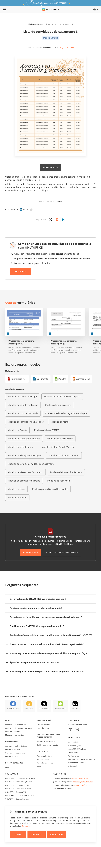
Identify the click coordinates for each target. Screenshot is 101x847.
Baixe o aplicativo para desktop (62, 552)
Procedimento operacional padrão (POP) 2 (21, 342)
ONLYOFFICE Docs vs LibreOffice (18, 788)
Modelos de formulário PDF (16, 725)
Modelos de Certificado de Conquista (62, 396)
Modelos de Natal (16, 489)
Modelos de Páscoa (17, 497)
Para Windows (13, 709)
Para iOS (75, 709)
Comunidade (73, 742)
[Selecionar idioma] (95, 9)
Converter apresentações (15, 753)
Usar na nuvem (30, 552)
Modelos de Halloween (58, 480)
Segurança (73, 720)
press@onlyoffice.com (81, 785)
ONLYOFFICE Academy (77, 749)
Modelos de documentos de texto (18, 728)
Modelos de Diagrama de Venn (64, 455)
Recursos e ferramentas (46, 741)
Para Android (60, 709)
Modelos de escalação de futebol (24, 438)
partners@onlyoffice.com (83, 782)
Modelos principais (35, 24)
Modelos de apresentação (15, 735)
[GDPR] (77, 729)
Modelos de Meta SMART (46, 430)
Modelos (9, 720)
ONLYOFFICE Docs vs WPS (15, 792)
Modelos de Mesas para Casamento (25, 472)
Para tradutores (43, 759)
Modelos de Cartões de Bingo (22, 396)
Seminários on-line (75, 752)
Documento (42, 378)
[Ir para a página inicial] (50, 9)
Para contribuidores (44, 756)
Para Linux (29, 709)
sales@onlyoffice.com (79, 778)
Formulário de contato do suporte (81, 759)
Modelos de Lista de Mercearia (23, 413)
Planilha (62, 378)
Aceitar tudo (56, 834)
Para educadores (43, 728)
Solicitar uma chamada (62, 788)
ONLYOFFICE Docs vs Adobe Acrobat (19, 795)
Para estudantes (43, 725)
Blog (7, 767)
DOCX (25, 209)
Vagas (39, 766)
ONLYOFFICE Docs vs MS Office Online (20, 778)
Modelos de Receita (17, 430)
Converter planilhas (13, 749)
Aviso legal (72, 766)
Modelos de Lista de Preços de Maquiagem (66, 413)
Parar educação (45, 720)
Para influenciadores (45, 763)
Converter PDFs (11, 756)
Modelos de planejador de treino (24, 480)
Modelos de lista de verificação (23, 405)
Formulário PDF (19, 378)
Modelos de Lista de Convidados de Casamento (31, 463)
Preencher (20, 271)
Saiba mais (26, 826)
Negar (18, 834)
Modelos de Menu (60, 421)
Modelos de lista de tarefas (21, 447)
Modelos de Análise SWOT (60, 438)
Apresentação (83, 378)
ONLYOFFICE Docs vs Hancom (17, 799)
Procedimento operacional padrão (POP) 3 (63, 342)
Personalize (36, 834)
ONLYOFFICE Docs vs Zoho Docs (17, 785)
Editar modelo (50, 167)
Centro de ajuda (74, 745)
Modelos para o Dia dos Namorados (50, 489)
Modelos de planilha (13, 731)
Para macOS (44, 709)
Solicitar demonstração (77, 763)
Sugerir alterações (67, 47)
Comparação (11, 774)
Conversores (11, 741)
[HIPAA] (70, 729)
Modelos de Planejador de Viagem (25, 455)
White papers (73, 756)
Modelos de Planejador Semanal (66, 472)
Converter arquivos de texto (16, 746)
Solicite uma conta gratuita (47, 745)
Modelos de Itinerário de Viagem (58, 447)
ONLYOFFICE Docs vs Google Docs (18, 782)
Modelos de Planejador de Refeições (26, 421)
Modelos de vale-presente (58, 405)
